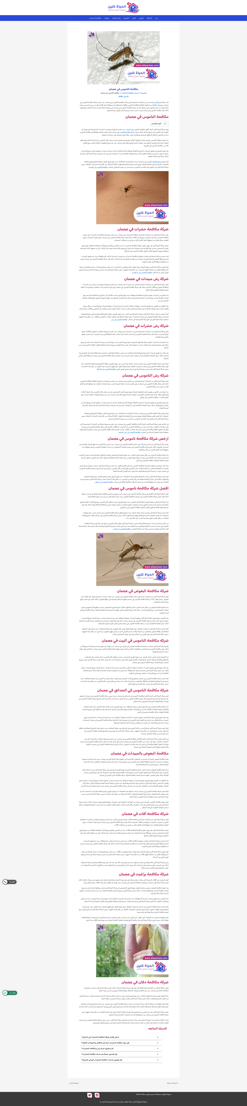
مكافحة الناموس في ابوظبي (104, 482)
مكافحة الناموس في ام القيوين (142, 272)
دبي (156, 18)
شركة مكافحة (157, 162)
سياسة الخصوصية (112, 1102)
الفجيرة (126, 18)
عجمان (106, 18)
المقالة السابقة (173, 1083)
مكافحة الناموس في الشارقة (106, 369)
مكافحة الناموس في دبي (119, 319)
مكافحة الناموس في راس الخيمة (130, 432)
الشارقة (149, 18)
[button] (121, 1037)
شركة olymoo (141, 1094)
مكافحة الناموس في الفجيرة (98, 167)
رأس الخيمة (116, 18)
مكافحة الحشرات (95, 18)
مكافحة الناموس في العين (122, 529)
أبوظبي (141, 18)
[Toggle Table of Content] (164, 123)
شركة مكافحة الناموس (127, 132)
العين (134, 18)
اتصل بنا (102, 1102)
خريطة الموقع (142, 1102)
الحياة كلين (158, 102)
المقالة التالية (73, 1083)
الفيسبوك (96, 1023)
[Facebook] (97, 1095)
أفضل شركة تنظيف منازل (128, 1102)
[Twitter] (89, 1095)
